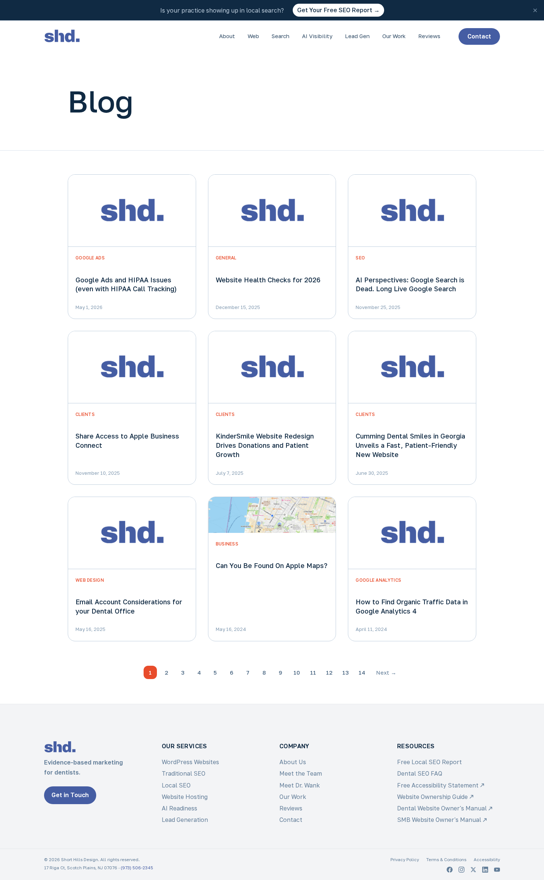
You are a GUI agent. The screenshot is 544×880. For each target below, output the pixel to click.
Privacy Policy (404, 859)
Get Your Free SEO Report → (338, 10)
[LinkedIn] (485, 870)
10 (296, 672)
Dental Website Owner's (442, 808)
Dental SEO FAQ (419, 773)
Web (253, 36)
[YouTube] (497, 870)
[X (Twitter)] (473, 870)
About (227, 36)
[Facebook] (450, 870)
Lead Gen (357, 36)
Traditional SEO (183, 773)
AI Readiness (179, 808)
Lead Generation (185, 819)
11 (313, 672)
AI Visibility (317, 36)
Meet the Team (300, 773)
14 (362, 672)
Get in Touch (70, 795)
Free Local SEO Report (429, 762)
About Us (292, 762)
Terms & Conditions (446, 859)
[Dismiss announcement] (535, 10)
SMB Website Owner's (439, 819)
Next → (386, 672)
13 (345, 672)
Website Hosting (185, 796)
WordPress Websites (190, 762)
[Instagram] (461, 870)
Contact (479, 36)
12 (329, 672)
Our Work (394, 36)
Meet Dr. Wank (299, 785)
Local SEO (176, 785)
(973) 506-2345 (137, 867)
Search (280, 36)
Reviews (429, 36)
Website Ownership (432, 796)
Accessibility (487, 859)
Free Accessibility (437, 785)
